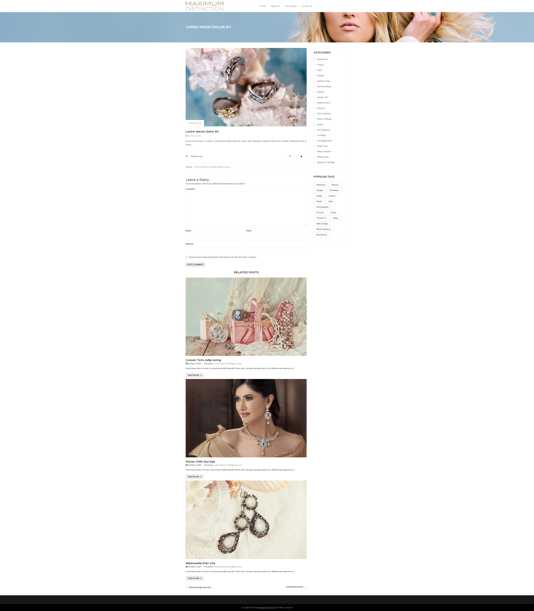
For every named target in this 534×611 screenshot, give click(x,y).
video (335, 218)
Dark (319, 70)
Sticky (333, 212)
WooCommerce (323, 229)
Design (319, 190)
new (330, 201)
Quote (320, 124)
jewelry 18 (194, 123)
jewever (321, 108)
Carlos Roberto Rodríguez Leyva (212, 167)
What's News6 (324, 151)
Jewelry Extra (323, 102)
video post (322, 146)
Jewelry (320, 91)
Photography (322, 207)
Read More (193, 375)
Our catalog (290, 6)
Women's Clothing (326, 162)
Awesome (320, 184)
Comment (191, 189)
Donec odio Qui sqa (200, 461)
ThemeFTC (321, 218)
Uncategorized (324, 140)
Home (262, 6)
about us (275, 6)
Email (249, 230)
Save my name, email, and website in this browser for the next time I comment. (223, 257)
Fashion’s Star (323, 81)
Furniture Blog (324, 86)
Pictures (320, 212)
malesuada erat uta (200, 563)
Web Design (322, 223)
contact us (307, 6)
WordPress (321, 234)
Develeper (334, 190)
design (320, 75)
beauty (335, 184)
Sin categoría (323, 129)
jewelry (332, 195)
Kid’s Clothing (323, 113)
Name (189, 230)
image (319, 195)
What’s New (323, 156)
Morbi (319, 201)
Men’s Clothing (324, 118)
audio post (322, 59)
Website (190, 244)
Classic (320, 64)
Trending (321, 135)
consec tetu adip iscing (203, 360)
